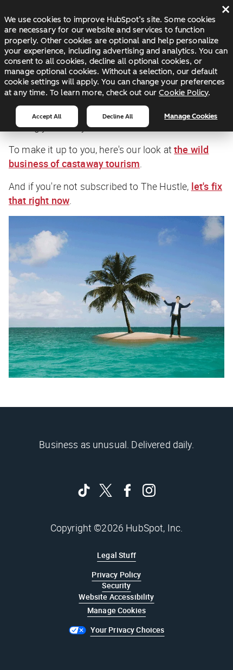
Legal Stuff (116, 555)
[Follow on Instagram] (149, 490)
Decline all (117, 116)
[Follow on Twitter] (105, 490)
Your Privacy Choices (127, 630)
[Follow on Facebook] (127, 490)
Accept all (46, 116)
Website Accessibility (116, 597)
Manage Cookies (190, 116)
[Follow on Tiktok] (83, 490)
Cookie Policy (183, 92)
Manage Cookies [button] (116, 610)
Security (116, 585)
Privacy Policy (116, 574)
